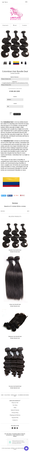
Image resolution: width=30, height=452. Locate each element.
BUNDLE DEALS (14, 394)
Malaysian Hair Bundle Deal (15, 336)
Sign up (6, 2)
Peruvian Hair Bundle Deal (15, 386)
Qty (11, 112)
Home (2, 394)
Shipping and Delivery (15, 415)
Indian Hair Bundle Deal (15, 304)
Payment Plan (15, 417)
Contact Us (15, 420)
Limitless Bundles (15, 73)
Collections (7, 394)
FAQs (15, 407)
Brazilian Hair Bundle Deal (15, 250)
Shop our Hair (15, 402)
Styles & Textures (15, 410)
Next (28, 211)
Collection (14, 81)
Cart (15, 25)
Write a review (21, 206)
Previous (3, 211)
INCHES (15, 96)
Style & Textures (14, 77)
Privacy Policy (15, 412)
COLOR (15, 103)
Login (3, 2)
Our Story (15, 405)
